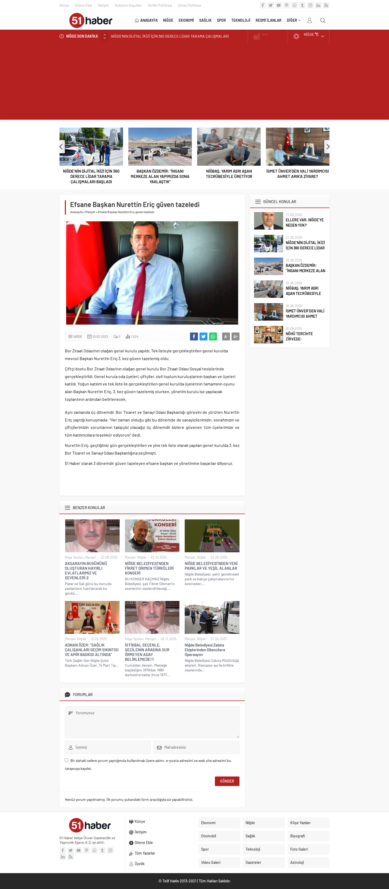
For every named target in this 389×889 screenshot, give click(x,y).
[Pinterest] (286, 5)
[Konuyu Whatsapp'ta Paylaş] (213, 336)
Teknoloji (253, 849)
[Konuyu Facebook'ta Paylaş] (194, 336)
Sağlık (250, 836)
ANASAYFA (149, 20)
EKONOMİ (186, 20)
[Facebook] (263, 5)
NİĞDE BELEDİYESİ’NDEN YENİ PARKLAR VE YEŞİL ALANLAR (211, 566)
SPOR (221, 20)
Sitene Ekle (83, 5)
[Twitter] (271, 5)
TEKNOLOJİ (240, 20)
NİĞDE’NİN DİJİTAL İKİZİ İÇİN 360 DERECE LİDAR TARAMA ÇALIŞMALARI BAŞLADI (91, 176)
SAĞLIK (205, 20)
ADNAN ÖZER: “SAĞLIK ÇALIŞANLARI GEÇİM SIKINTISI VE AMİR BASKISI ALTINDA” (92, 650)
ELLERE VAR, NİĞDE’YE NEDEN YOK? (305, 222)
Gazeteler (253, 862)
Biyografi (297, 836)
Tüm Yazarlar (145, 853)
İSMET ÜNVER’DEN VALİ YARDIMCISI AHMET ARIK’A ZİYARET (297, 174)
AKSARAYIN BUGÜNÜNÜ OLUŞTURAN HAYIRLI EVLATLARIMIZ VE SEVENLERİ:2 (86, 570)
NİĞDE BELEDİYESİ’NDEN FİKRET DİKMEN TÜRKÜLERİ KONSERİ (149, 568)
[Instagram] (310, 5)
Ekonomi (208, 822)
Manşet (90, 212)
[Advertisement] (194, 83)
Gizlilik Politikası (160, 5)
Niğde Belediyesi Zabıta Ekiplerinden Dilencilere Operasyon (205, 650)
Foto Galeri (299, 849)
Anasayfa (76, 212)
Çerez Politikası (189, 5)
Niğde (78, 336)
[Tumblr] (302, 5)
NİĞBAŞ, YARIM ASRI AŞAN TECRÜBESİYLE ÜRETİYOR (229, 174)
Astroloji (297, 862)
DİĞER (292, 20)
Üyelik (139, 863)
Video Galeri (210, 862)
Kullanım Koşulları (128, 5)
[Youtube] (278, 5)
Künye (64, 5)
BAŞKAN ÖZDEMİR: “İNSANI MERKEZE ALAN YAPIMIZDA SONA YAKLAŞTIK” (160, 176)
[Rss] (326, 5)
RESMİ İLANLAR (269, 20)
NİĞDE (168, 20)
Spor (205, 849)
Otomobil (208, 836)
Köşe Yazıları (74, 557)
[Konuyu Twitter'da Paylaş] (203, 336)
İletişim (103, 5)
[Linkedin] (318, 5)
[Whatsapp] (294, 5)
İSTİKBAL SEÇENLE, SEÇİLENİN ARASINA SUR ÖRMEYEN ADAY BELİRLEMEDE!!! (147, 652)
